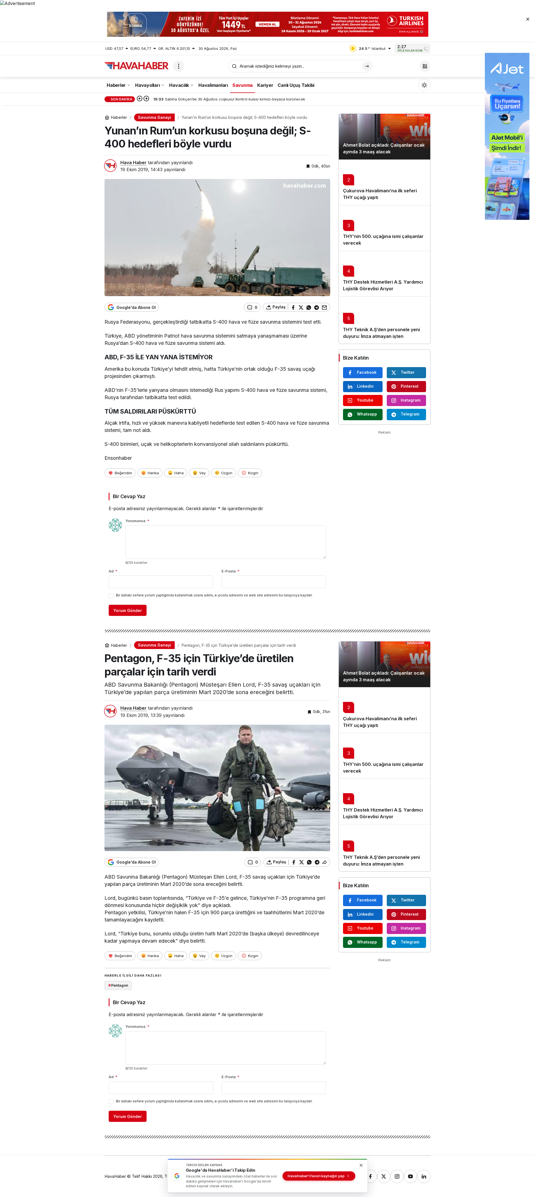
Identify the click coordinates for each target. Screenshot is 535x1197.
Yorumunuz (137, 520)
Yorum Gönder (127, 610)
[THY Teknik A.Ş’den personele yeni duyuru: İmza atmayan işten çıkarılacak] (384, 320)
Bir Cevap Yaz (129, 496)
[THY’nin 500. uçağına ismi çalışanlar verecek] (384, 228)
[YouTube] (410, 1176)
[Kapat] (527, 18)
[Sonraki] (146, 99)
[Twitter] (383, 1176)
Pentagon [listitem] (118, 985)
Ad (113, 571)
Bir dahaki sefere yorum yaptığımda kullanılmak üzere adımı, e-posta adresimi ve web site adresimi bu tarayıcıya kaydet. (214, 595)
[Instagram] (397, 1176)
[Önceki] (139, 99)
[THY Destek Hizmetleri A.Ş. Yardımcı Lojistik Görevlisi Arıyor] (384, 273)
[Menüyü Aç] (178, 66)
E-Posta (230, 571)
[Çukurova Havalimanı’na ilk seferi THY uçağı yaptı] (384, 182)
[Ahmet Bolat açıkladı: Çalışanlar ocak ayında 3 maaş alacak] (384, 136)
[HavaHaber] (136, 65)
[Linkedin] (424, 1176)
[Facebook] (370, 1176)
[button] (425, 66)
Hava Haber (133, 162)
